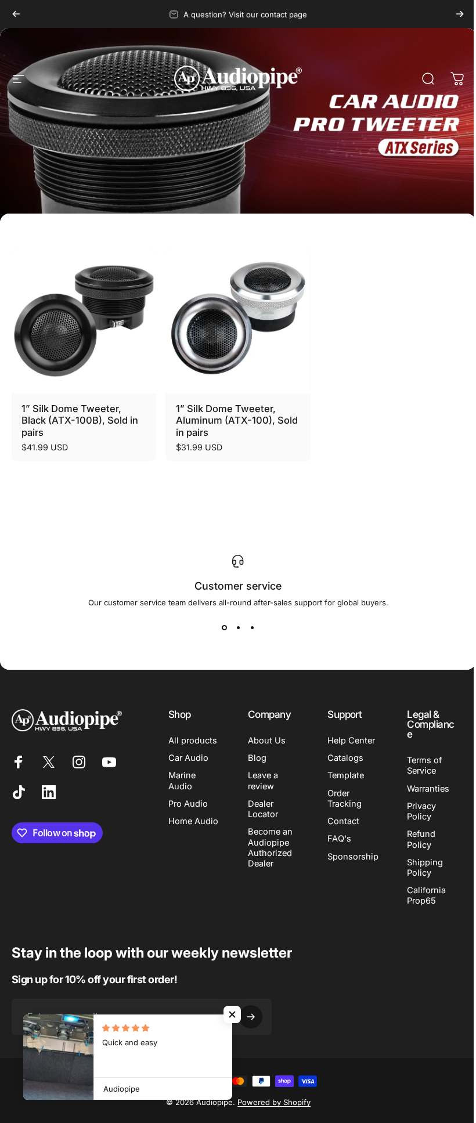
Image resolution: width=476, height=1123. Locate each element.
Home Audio (180, 826)
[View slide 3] (248, 628)
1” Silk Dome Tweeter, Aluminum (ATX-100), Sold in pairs (237, 420)
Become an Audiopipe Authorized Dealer (268, 847)
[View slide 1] (220, 628)
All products (192, 740)
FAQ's (335, 838)
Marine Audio (182, 780)
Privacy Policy (415, 811)
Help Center (347, 740)
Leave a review (261, 780)
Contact (339, 821)
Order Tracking (340, 798)
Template (341, 775)
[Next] (460, 14)
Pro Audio (188, 804)
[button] (232, 1014)
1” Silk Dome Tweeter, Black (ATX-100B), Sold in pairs (79, 420)
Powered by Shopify (269, 1102)
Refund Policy (415, 839)
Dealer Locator (261, 809)
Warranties (422, 788)
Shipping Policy (419, 867)
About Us (264, 740)
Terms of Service (418, 765)
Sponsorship (348, 856)
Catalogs (341, 758)
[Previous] (16, 14)
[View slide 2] (234, 628)
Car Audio (188, 758)
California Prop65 (420, 895)
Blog (255, 758)
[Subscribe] (250, 1016)
